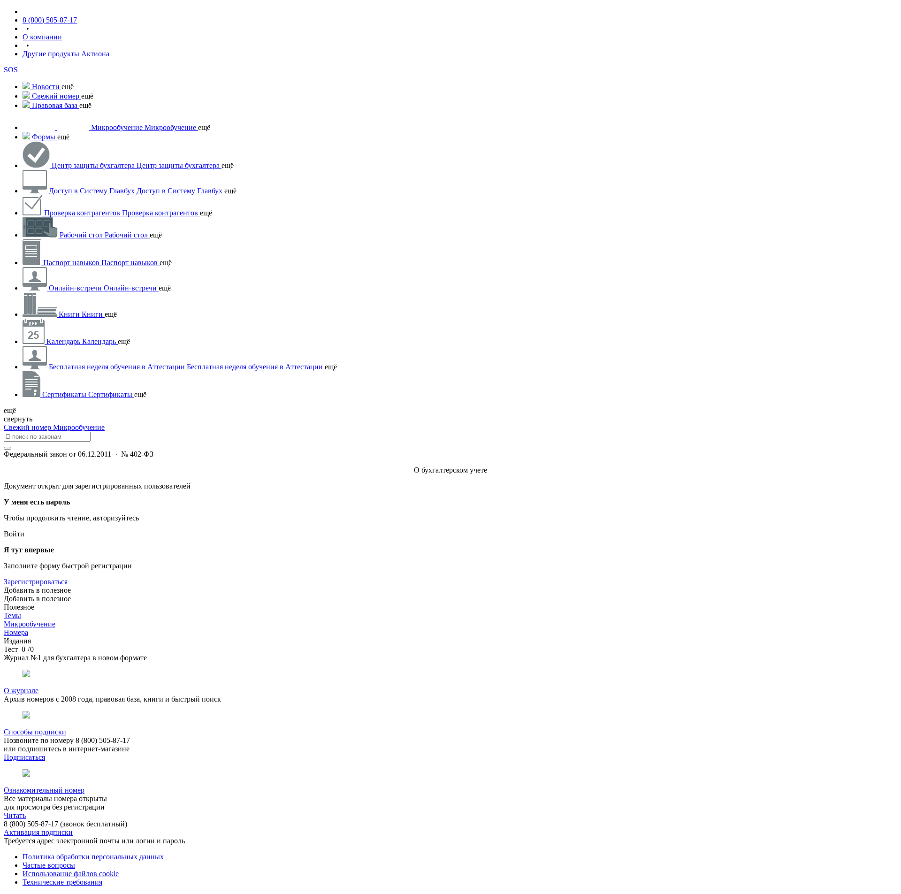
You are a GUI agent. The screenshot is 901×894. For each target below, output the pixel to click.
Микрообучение (79, 427)
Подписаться (24, 757)
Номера (16, 632)
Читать (15, 815)
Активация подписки (38, 832)
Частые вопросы (49, 865)
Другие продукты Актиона (66, 54)
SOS (11, 70)
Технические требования (62, 882)
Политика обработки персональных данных (93, 857)
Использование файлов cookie (71, 874)
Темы (12, 615)
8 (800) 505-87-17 (50, 20)
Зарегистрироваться (36, 582)
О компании (42, 37)
